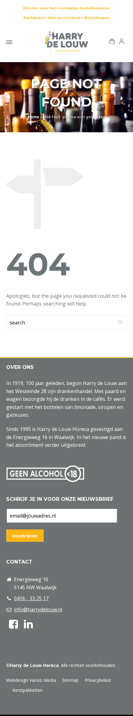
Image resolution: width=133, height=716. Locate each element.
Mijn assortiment (64, 18)
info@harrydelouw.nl (38, 609)
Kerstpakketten (27, 690)
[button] (7, 708)
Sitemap (70, 680)
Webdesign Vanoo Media (31, 680)
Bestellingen (97, 18)
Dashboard (34, 18)
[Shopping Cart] (111, 41)
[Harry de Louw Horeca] (66, 41)
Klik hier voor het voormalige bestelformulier (66, 8)
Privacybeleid (98, 680)
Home (33, 117)
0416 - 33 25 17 (31, 598)
